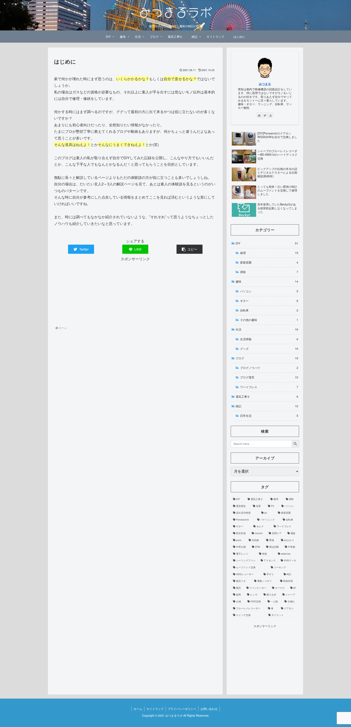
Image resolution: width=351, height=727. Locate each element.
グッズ (269, 349)
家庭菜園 (269, 262)
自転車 (269, 310)
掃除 (269, 272)
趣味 (267, 281)
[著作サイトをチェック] (259, 115)
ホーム (138, 709)
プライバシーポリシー (182, 709)
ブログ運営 (269, 377)
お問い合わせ (209, 709)
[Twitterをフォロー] (264, 115)
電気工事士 (267, 396)
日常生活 (269, 416)
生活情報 (269, 339)
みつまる (265, 84)
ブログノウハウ (269, 368)
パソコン (269, 291)
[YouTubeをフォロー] (270, 115)
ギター (269, 301)
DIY (267, 243)
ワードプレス (269, 387)
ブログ (267, 358)
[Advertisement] (135, 290)
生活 (267, 329)
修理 (269, 253)
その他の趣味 (269, 320)
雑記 (267, 406)
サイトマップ (155, 709)
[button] (190, 249)
